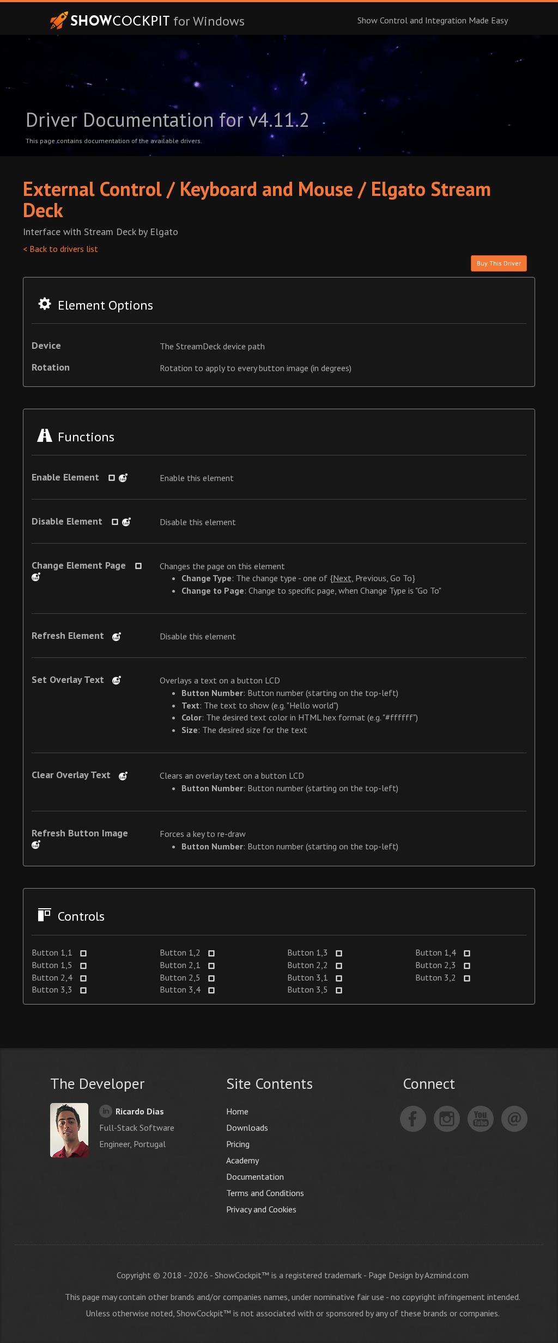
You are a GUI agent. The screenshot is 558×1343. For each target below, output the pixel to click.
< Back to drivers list (60, 248)
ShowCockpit (110, 20)
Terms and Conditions (265, 1192)
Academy (242, 1160)
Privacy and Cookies (261, 1209)
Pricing (238, 1143)
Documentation (255, 1176)
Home (237, 1111)
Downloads (247, 1127)
